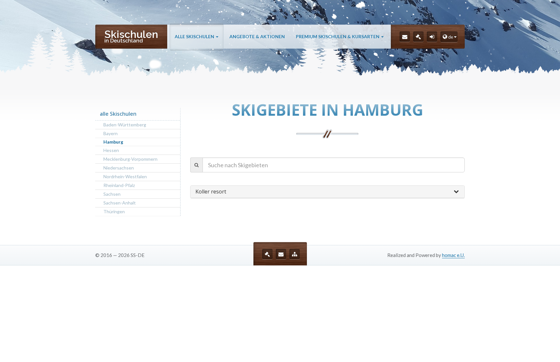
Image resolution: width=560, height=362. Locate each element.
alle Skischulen (195, 36)
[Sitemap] (294, 254)
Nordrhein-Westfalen (125, 176)
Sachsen (112, 194)
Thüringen (114, 211)
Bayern (110, 133)
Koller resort (210, 191)
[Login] (432, 36)
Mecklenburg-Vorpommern (130, 159)
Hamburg (113, 142)
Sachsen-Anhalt (119, 202)
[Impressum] (418, 36)
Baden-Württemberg (124, 124)
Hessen (111, 150)
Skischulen (131, 36)
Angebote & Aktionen (257, 36)
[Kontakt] (405, 36)
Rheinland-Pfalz (119, 185)
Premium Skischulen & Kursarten (338, 36)
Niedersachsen (118, 167)
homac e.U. (453, 255)
